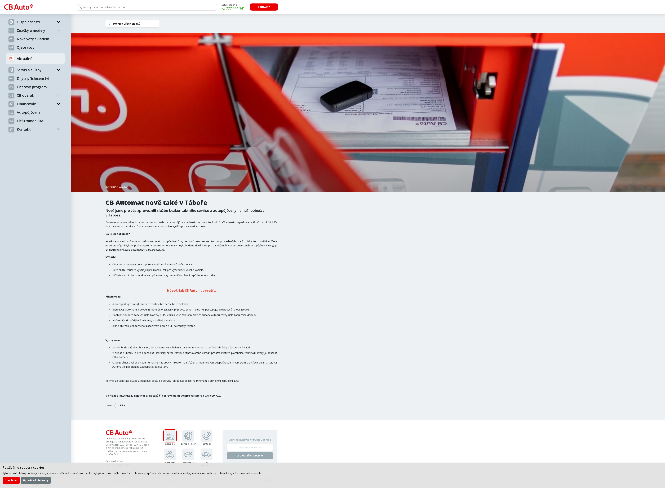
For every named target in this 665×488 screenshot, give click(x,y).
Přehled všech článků (126, 23)
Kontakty (264, 7)
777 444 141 (235, 8)
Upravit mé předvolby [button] (35, 480)
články (121, 405)
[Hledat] (80, 7)
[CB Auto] (18, 7)
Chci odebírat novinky (250, 455)
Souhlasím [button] (11, 480)
